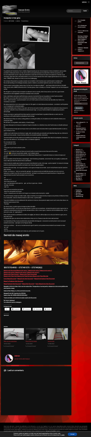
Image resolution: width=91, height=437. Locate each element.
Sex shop (78, 178)
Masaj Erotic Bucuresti (81, 170)
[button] (36, 252)
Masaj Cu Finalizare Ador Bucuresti (13, 281)
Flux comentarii (79, 194)
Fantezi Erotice (79, 164)
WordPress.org (79, 196)
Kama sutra (78, 168)
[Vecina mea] (58, 334)
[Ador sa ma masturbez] (14, 334)
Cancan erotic (79, 152)
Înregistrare (78, 190)
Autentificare (79, 191)
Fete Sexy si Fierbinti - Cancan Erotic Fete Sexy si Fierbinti (83, 38)
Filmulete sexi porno (81, 167)
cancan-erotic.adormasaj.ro (22, 359)
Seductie (78, 176)
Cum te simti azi (80, 154)
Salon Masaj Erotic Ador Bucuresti (45, 284)
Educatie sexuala (80, 159)
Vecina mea (51, 341)
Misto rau (78, 126)
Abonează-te (79, 108)
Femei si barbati (79, 165)
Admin (18, 21)
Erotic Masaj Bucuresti (10, 278)
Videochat (78, 179)
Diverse (77, 157)
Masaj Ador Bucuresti (28, 284)
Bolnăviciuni (79, 151)
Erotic (77, 160)
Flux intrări (78, 193)
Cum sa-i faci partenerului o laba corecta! (82, 42)
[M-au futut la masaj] (36, 334)
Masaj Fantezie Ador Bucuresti (12, 284)
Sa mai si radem (80, 175)
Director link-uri (79, 156)
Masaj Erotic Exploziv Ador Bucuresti (44, 278)
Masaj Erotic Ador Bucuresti (25, 278)
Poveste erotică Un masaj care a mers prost (80, 137)
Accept (72, 434)
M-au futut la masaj (31, 341)
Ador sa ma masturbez (10, 341)
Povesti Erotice (24, 21)
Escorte (78, 162)
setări (63, 435)
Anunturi (78, 149)
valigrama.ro (81, 51)
